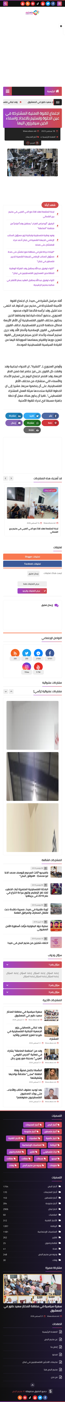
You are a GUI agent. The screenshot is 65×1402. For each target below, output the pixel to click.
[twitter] (48, 3)
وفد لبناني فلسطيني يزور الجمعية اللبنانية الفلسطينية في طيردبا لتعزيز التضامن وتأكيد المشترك (33, 1033)
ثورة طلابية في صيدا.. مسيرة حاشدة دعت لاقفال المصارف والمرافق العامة (26, 911)
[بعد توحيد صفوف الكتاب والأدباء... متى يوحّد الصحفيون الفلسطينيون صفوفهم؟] (51, 1093)
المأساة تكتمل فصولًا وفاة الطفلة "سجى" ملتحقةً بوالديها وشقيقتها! (25, 1074)
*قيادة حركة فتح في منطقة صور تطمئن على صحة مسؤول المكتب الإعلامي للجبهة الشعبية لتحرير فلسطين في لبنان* (31, 256)
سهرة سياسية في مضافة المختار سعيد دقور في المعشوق (24, 1013)
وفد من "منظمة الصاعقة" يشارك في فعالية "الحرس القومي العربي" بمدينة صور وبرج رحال (24, 1054)
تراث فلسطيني (50, 1152)
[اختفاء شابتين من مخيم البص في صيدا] (56, 942)
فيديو (54, 1158)
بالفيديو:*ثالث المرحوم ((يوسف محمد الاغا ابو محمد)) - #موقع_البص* (26, 874)
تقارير (32, 1152)
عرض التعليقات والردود (31, 591)
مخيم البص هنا (51, 1370)
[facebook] (53, 3)
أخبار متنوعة (30, 1131)
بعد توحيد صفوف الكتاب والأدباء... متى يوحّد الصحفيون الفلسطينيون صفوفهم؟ (24, 1093)
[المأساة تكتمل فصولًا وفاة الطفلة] (51, 1074)
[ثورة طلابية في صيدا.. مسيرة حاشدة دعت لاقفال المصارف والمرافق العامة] (56, 909)
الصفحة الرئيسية (48, 137)
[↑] (32, 1385)
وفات (11, 1165)
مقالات (10, 1158)
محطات (39, 1158)
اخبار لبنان (52, 1209)
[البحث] (5, 3)
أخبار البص (52, 1125)
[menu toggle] (59, 3)
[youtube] (43, 3)
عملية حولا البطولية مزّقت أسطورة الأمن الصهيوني (27, 928)
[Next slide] (5, 478)
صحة (55, 1249)
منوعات (53, 1165)
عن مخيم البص (51, 1339)
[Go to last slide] (11, 478)
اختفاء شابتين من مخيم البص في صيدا (28, 942)
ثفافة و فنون (15, 1152)
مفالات (24, 1158)
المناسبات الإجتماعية (32, 1145)
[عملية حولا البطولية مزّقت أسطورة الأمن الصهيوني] (56, 925)
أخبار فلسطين (50, 1131)
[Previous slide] (11, 691)
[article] (32, 447)
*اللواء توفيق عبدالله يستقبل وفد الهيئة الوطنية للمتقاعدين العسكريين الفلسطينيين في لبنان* (31, 270)
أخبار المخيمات (31, 137)
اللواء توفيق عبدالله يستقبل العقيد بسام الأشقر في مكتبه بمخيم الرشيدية (30, 282)
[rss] (28, 3)
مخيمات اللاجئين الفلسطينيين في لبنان (40, 1362)
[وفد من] (51, 1054)
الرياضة (53, 1145)
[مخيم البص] (32, 13)
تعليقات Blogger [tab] (32, 557)
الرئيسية (51, 91)
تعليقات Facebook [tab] (32, 564)
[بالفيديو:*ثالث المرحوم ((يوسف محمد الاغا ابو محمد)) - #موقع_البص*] (56, 872)
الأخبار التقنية (14, 1138)
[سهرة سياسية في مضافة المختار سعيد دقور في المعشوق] (51, 1015)
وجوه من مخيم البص (31, 1165)
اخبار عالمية (51, 1138)
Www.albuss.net (53, 1316)
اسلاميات (33, 1138)
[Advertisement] (32, 51)
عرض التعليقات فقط (31, 584)
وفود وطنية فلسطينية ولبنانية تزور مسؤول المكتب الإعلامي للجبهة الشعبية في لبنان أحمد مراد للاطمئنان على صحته (30, 240)
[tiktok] (38, 3)
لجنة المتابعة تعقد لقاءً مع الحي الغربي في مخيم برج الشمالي (31, 214)
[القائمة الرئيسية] (7, 91)
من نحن (54, 1377)
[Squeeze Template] (50, 1391)
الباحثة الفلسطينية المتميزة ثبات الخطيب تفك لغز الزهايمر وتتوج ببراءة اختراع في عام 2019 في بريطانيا (26, 892)
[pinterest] (33, 3)
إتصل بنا (54, 1347)
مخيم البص (17, 1391)
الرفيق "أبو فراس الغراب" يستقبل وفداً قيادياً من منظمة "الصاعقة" (32, 225)
